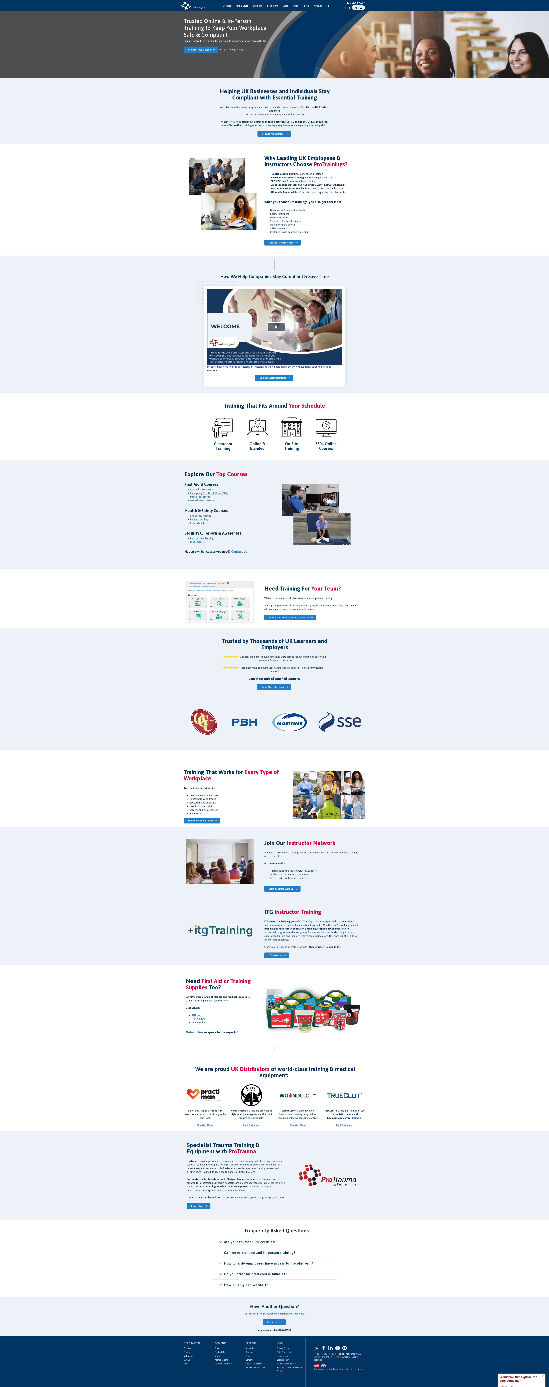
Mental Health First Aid (202, 500)
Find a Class (242, 5)
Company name (507, 1346)
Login (356, 7)
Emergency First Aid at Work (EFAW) (209, 493)
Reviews (249, 1352)
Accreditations (221, 1360)
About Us (250, 1348)
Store (285, 5)
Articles (318, 5)
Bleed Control (197, 541)
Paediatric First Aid (200, 496)
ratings (357, 1369)
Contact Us (220, 1352)
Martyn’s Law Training (202, 538)
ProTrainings (343, 1354)
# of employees (507, 1357)
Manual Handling (199, 519)
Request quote (511, 1369)
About (296, 5)
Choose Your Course (199, 49)
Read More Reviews (273, 687)
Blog (306, 5)
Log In (186, 1364)
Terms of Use (282, 1356)
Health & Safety (199, 523)
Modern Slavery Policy (287, 1364)
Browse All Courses (273, 133)
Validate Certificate (223, 1364)
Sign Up (347, 8)
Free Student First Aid (255, 1367)
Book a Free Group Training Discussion (289, 617)
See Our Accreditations (272, 377)
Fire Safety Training (201, 515)
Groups (187, 1352)
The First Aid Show (254, 1364)
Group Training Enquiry (231, 49)
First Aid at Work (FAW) (202, 489)
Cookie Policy (283, 1360)
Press (248, 1356)
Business (257, 5)
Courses (227, 5)
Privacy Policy (283, 1348)
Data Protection (284, 1352)
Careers (249, 1360)
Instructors (272, 5)
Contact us (272, 1322)
